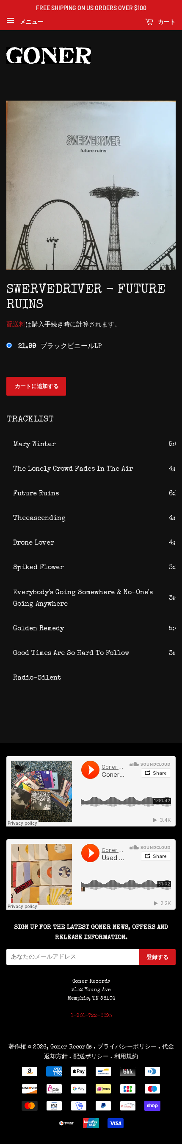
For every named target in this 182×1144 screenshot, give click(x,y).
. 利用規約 (124, 1057)
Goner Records (72, 1047)
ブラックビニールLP (60, 346)
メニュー (30, 22)
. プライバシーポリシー (125, 1047)
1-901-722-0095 (91, 1016)
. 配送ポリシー (89, 1057)
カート (166, 21)
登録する (157, 956)
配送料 (15, 325)
